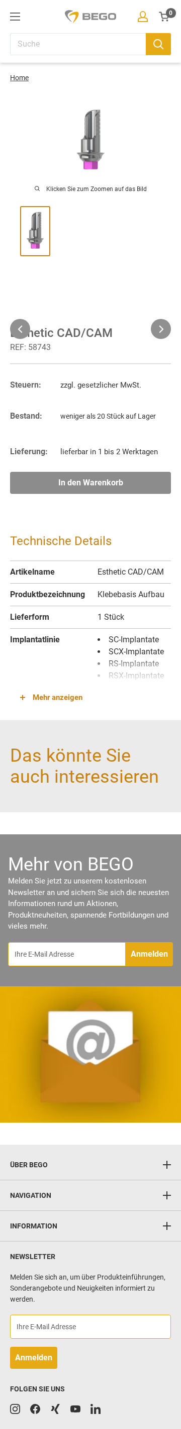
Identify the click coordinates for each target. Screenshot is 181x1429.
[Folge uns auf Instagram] (15, 1409)
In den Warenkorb (90, 482)
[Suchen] (158, 44)
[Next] (161, 329)
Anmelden (149, 954)
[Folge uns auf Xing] (55, 1409)
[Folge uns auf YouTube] (75, 1409)
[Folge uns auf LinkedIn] (95, 1409)
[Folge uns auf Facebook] (35, 1409)
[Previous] (20, 329)
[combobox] (78, 44)
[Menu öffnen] (15, 17)
